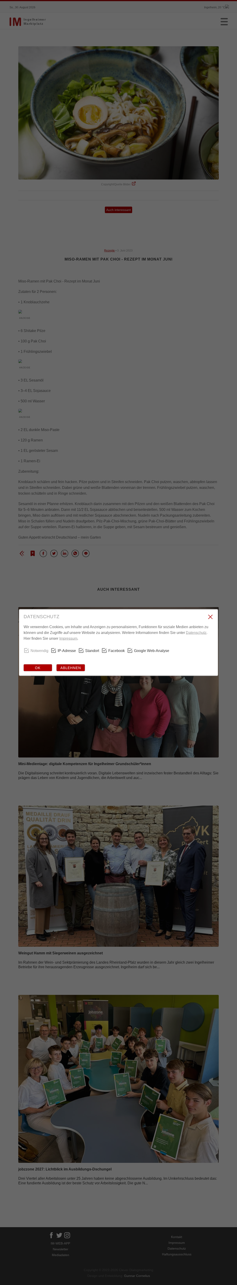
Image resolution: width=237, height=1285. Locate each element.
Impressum (68, 638)
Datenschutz (196, 633)
